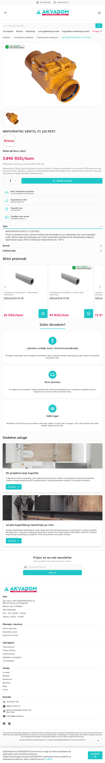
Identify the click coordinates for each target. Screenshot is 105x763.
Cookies (48, 759)
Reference (7, 679)
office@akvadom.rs (18, 219)
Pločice (19, 31)
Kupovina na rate (10, 635)
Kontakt (6, 676)
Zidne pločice (9, 654)
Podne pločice (9, 650)
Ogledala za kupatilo (12, 657)
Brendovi (7, 683)
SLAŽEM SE (95, 755)
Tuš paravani (8, 647)
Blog (5, 686)
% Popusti (97, 31)
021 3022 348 (15, 210)
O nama (6, 672)
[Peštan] (52, 140)
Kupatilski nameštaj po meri (76, 31)
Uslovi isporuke (10, 628)
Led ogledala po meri (48, 31)
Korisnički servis (10, 632)
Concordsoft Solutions (60, 740)
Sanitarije (30, 31)
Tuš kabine (8, 31)
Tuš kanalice (8, 661)
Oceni (5, 690)
